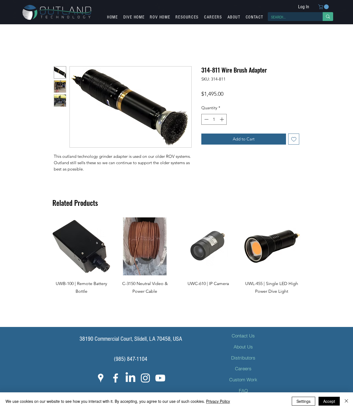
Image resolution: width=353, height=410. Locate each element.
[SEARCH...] (328, 16)
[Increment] (222, 119)
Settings (303, 401)
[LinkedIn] (130, 378)
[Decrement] (206, 119)
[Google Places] (101, 378)
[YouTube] (160, 378)
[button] (324, 6)
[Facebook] (115, 378)
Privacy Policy (218, 401)
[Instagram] (145, 378)
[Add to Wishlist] (293, 139)
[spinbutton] (214, 119)
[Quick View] (81, 246)
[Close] (346, 401)
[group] (176, 267)
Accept (329, 401)
